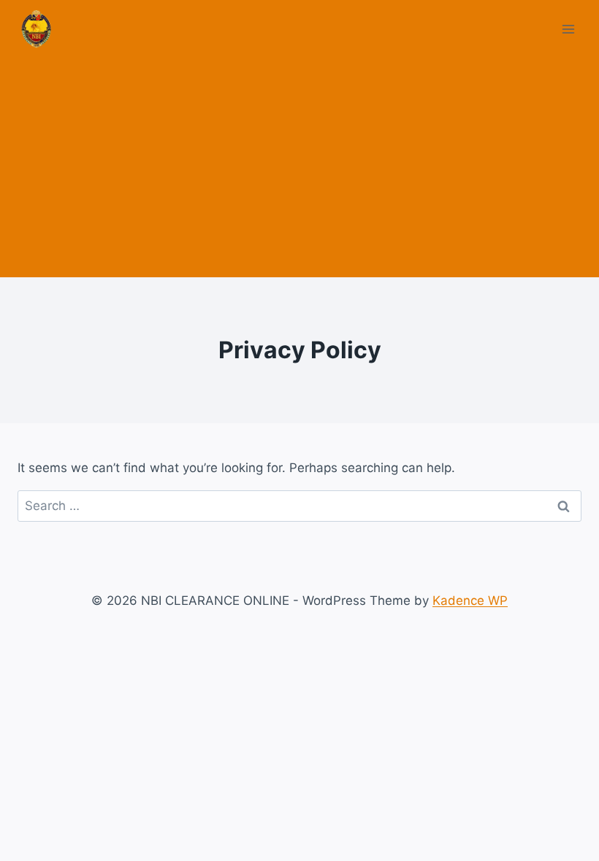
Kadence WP (470, 600)
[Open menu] (567, 29)
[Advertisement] (299, 168)
